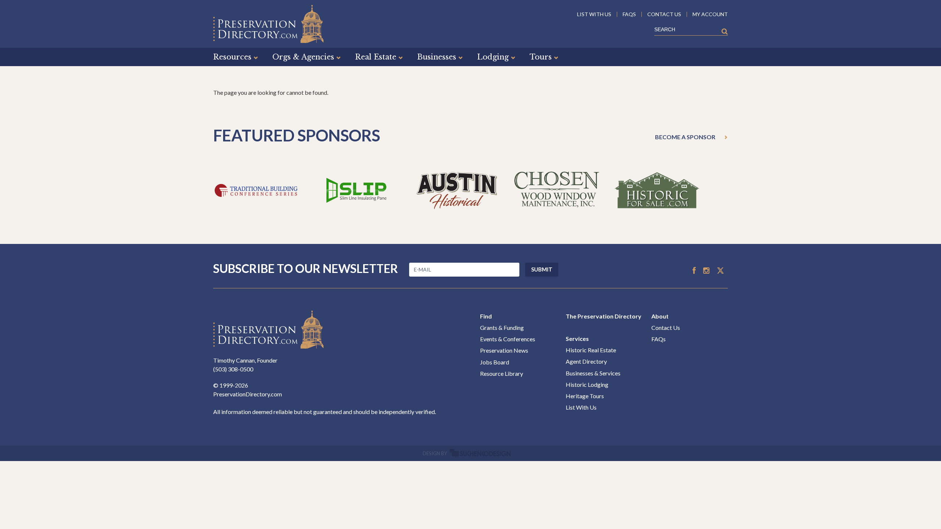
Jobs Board (494, 362)
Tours (541, 57)
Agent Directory (586, 361)
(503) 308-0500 (233, 369)
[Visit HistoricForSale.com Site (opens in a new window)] (657, 189)
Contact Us (665, 327)
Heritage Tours (585, 395)
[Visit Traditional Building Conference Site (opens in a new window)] (256, 189)
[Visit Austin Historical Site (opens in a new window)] (457, 189)
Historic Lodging (587, 384)
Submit (541, 269)
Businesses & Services (593, 373)
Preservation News (504, 350)
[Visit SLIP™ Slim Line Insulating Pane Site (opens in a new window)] (357, 189)
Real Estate (375, 57)
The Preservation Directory (603, 316)
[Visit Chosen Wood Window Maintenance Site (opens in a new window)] (557, 189)
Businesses (436, 57)
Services (577, 338)
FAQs (658, 338)
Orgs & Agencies (303, 57)
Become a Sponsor (685, 136)
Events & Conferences (507, 338)
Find (486, 316)
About (660, 316)
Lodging (493, 57)
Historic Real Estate (591, 349)
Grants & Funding (502, 327)
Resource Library (501, 373)
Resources (232, 57)
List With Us (581, 407)
